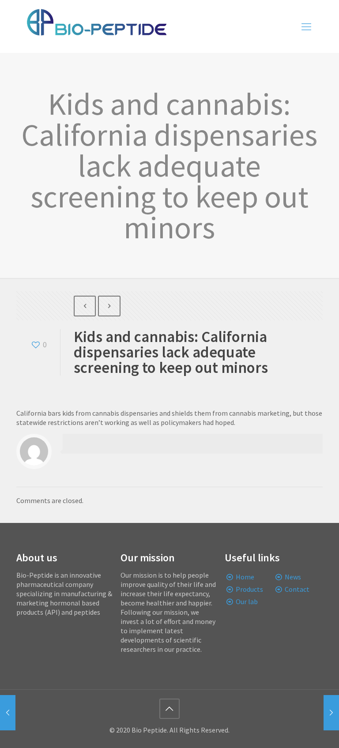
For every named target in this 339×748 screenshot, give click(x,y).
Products (249, 589)
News (293, 576)
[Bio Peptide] (96, 26)
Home (245, 576)
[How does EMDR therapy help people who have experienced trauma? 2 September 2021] (331, 712)
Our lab (247, 601)
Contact (297, 589)
